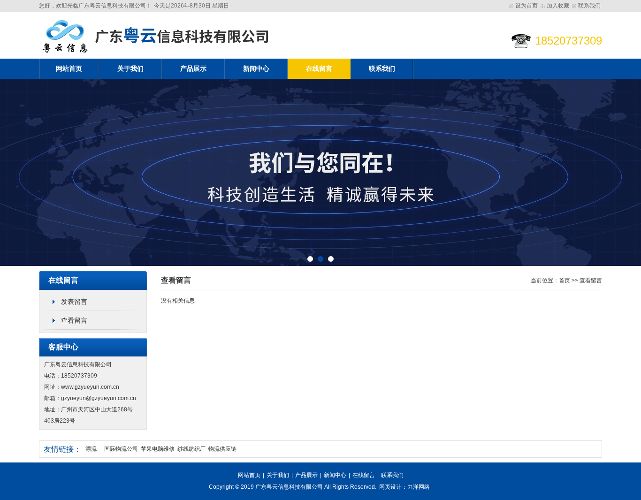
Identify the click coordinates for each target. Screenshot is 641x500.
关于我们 (130, 68)
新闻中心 (256, 68)
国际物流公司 (121, 449)
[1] (320, 172)
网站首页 (69, 68)
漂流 (91, 449)
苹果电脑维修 (158, 449)
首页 (564, 280)
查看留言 (74, 320)
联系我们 (589, 5)
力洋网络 (418, 487)
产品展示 (193, 68)
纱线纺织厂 (191, 449)
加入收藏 (558, 5)
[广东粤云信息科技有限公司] (156, 56)
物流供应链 (222, 449)
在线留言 (319, 68)
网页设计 (390, 487)
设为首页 (526, 5)
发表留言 (74, 301)
